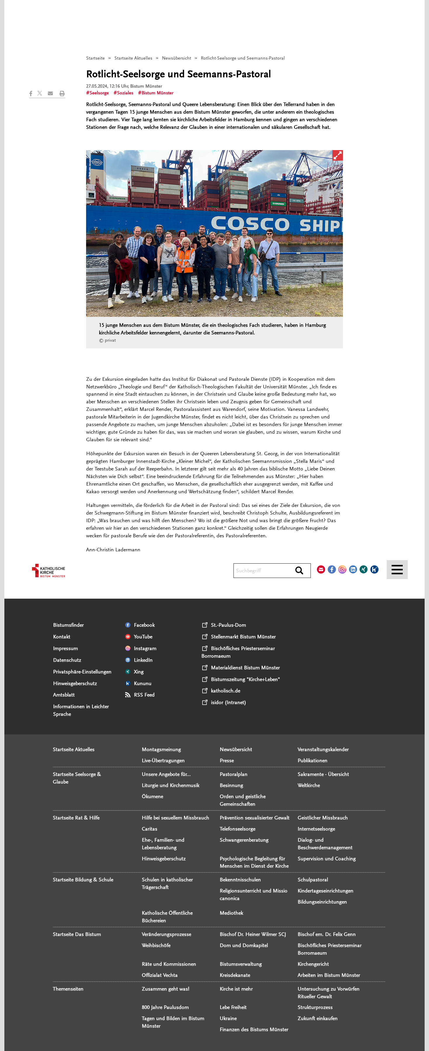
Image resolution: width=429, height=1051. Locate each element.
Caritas (149, 829)
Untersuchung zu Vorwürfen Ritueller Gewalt (329, 992)
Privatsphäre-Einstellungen (82, 672)
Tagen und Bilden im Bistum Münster (173, 1022)
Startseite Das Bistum (77, 934)
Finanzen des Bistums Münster (254, 1029)
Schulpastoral (313, 880)
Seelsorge (99, 92)
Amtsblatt (64, 695)
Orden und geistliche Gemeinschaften (243, 800)
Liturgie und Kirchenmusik (170, 785)
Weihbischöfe (156, 945)
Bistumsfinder (68, 625)
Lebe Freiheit (233, 1007)
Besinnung (231, 785)
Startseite (95, 58)
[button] (33, 93)
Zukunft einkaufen (318, 1018)
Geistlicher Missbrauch (323, 818)
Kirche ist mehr (236, 989)
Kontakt (61, 637)
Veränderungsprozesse (166, 934)
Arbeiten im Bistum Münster (329, 975)
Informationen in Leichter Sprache (81, 710)
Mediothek (231, 913)
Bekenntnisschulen (240, 880)
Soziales (125, 92)
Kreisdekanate (235, 975)
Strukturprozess (315, 1007)
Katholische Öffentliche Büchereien (167, 916)
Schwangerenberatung (244, 840)
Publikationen (312, 760)
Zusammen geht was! (165, 989)
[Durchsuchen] (299, 571)
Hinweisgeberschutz (75, 683)
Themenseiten (68, 989)
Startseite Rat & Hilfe (76, 818)
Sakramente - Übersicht (323, 774)
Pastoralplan (233, 774)
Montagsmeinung (161, 749)
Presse (227, 760)
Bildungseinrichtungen (322, 902)
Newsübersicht (176, 58)
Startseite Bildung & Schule (83, 880)
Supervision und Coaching (327, 858)
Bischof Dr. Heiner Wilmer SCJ (253, 934)
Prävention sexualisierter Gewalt (255, 818)
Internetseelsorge (316, 829)
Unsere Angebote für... (166, 774)
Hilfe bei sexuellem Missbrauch (175, 818)
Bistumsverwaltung (241, 964)
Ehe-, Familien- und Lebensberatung (163, 843)
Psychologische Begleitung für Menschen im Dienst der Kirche (254, 862)
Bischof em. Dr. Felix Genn (327, 934)
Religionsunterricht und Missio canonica (253, 894)
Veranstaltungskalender (323, 749)
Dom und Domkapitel (244, 945)
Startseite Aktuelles (133, 58)
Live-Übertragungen (163, 760)
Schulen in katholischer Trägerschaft (167, 883)
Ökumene (152, 796)
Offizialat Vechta (160, 975)
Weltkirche (309, 785)
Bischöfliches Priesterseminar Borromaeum (330, 949)
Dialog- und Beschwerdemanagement (325, 843)
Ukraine (228, 1018)
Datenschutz (67, 660)
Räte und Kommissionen (169, 964)
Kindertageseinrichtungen (325, 891)
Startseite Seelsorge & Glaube (77, 778)
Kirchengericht (313, 964)
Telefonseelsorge (237, 829)
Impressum (65, 648)
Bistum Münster (157, 92)
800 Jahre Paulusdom (165, 1007)
